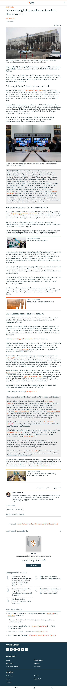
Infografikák (37, 679)
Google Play (50, 613)
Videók (36, 676)
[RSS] (18, 649)
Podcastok (8, 682)
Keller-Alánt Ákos (10, 18)
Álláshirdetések (38, 660)
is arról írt (35, 451)
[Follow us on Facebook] (11, 649)
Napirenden (9, 676)
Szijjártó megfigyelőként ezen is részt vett (24, 214)
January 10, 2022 (31, 391)
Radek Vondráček (29, 436)
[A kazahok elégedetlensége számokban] (16, 304)
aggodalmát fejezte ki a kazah (33, 377)
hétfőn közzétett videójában (34, 90)
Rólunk (8, 660)
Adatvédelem (9, 663)
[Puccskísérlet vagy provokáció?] (16, 242)
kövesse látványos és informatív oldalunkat (42, 635)
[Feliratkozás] (26, 649)
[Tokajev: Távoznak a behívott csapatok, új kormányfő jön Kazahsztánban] (16, 476)
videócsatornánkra (42, 632)
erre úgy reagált (24, 349)
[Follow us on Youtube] (7, 649)
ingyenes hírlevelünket (39, 626)
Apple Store (11, 615)
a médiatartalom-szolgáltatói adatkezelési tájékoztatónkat (37, 524)
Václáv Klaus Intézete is (14, 432)
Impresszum (37, 666)
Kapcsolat (37, 663)
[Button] (57, 25)
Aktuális (8, 679)
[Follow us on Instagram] (15, 649)
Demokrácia (10, 7)
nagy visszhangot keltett (21, 411)
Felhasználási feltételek (12, 666)
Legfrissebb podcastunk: (17, 531)
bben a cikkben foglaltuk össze (40, 466)
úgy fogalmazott (11, 372)
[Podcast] (22, 649)
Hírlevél (16, 688)
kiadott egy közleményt (13, 358)
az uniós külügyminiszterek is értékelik (23, 339)
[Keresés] (51, 688)
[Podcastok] (34, 688)
